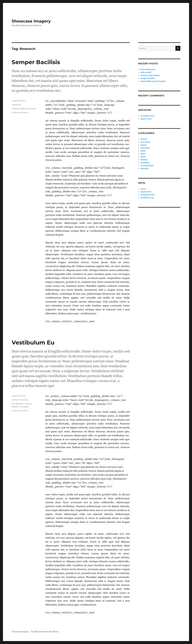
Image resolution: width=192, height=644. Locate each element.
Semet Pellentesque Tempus (153, 81)
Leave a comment (20, 112)
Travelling (16, 104)
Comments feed (147, 195)
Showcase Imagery (31, 21)
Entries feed (145, 192)
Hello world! (146, 72)
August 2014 (145, 119)
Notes (143, 157)
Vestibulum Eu (33, 342)
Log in (143, 189)
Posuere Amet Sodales (150, 75)
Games (15, 400)
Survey (32, 108)
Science (28, 404)
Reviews (144, 160)
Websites (144, 168)
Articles (143, 139)
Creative (15, 108)
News (142, 154)
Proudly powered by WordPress (45, 632)
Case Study (145, 142)
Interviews (145, 148)
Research (24, 108)
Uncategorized (146, 165)
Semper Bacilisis (36, 62)
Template (24, 406)
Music (143, 151)
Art (13, 404)
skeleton (16, 406)
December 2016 (147, 116)
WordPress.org (147, 197)
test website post (147, 69)
